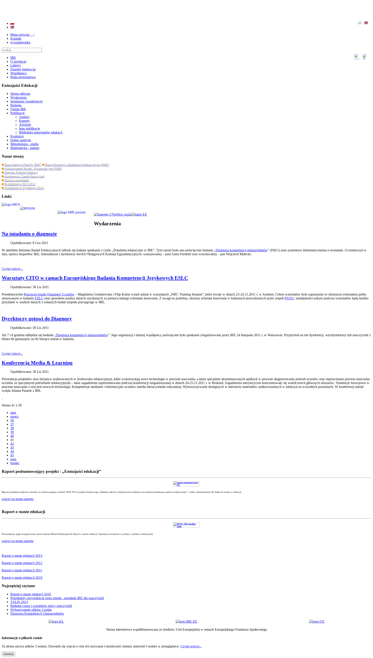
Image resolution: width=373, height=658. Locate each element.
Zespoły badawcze (23, 69)
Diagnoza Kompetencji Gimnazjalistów (37, 613)
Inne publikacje (29, 128)
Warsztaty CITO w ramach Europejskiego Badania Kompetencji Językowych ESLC (95, 278)
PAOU (289, 298)
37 (12, 424)
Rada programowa (23, 77)
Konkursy (17, 136)
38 (12, 428)
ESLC (39, 298)
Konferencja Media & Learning (37, 363)
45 (12, 455)
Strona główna (20, 93)
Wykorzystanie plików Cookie (31, 609)
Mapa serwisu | (22, 34)
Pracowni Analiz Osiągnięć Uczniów (49, 294)
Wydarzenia (18, 97)
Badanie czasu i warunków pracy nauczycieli (41, 606)
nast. (13, 459)
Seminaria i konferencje (26, 101)
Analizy (24, 117)
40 (12, 436)
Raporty (24, 121)
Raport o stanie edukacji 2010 (30, 594)
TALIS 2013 (19, 602)
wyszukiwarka (20, 42)
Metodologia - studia (24, 144)
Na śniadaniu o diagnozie (29, 233)
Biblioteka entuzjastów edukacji (40, 132)
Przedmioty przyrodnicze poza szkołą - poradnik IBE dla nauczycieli (57, 598)
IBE (13, 57)
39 (12, 432)
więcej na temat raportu (17, 541)
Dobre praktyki (20, 140)
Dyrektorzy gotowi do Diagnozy (37, 318)
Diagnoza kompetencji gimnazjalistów (242, 250)
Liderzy (15, 65)
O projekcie (18, 61)
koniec (14, 463)
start (13, 412)
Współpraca (18, 73)
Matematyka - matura (24, 148)
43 (12, 447)
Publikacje (17, 113)
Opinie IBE (18, 109)
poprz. (14, 416)
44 (12, 451)
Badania (16, 105)
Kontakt (15, 38)
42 (12, 443)
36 (12, 420)
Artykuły (25, 124)
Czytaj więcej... (12, 269)
